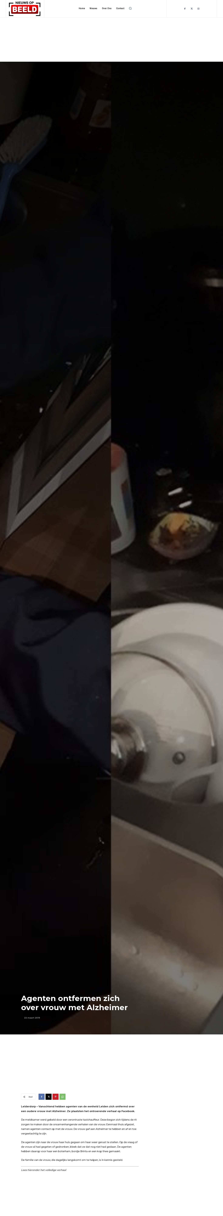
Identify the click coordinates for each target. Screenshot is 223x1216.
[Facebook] (185, 8)
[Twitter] (191, 8)
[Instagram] (198, 8)
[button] (130, 8)
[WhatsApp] (62, 1097)
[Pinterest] (55, 1097)
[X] (49, 1097)
